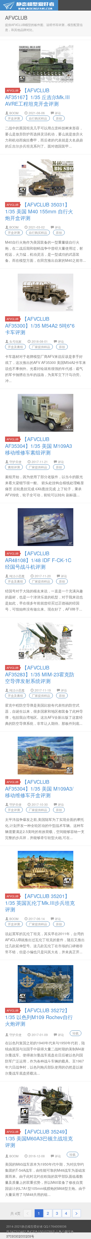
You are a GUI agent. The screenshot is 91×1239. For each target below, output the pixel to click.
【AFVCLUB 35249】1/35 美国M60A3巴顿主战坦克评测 (39, 1138)
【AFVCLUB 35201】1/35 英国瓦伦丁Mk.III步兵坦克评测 (40, 902)
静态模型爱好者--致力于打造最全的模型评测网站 (29, 5)
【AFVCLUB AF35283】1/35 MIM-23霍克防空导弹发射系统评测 (39, 674)
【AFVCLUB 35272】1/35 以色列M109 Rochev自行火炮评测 (39, 1016)
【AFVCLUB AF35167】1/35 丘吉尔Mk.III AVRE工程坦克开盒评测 (37, 97)
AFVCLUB (12, 90)
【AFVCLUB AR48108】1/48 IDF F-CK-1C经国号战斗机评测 (38, 560)
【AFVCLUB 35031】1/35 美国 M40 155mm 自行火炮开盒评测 (39, 211)
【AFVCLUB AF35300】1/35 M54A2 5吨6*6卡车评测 (40, 325)
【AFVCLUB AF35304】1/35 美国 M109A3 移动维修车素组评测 (38, 445)
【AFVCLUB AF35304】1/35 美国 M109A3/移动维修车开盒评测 (39, 788)
